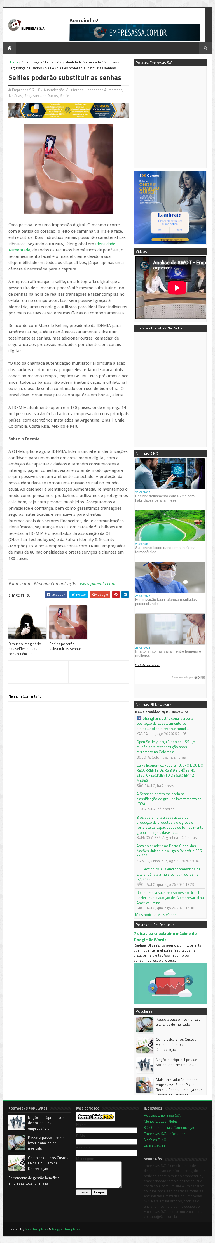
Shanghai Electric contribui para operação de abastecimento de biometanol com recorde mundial (165, 723)
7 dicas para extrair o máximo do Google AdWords (165, 936)
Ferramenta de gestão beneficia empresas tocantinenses (33, 1180)
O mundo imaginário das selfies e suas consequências (24, 648)
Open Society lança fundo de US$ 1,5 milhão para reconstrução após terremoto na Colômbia (166, 747)
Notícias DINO (155, 1140)
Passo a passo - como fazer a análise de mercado (179, 1021)
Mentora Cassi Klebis (161, 1121)
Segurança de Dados (25, 68)
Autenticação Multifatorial (41, 62)
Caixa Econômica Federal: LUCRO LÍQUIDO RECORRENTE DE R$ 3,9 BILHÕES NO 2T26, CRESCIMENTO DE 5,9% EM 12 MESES (170, 773)
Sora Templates (36, 1229)
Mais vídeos (167, 914)
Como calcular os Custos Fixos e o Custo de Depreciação (176, 1044)
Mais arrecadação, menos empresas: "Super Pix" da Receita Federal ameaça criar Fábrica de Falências (179, 1087)
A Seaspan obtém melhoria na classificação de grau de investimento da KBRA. (169, 799)
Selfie (49, 68)
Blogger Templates (66, 1229)
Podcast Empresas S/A (162, 1115)
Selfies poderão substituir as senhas (65, 646)
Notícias (110, 62)
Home (13, 62)
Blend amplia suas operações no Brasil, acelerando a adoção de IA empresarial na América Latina (170, 897)
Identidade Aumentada (83, 62)
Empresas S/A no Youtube (164, 1133)
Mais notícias (145, 914)
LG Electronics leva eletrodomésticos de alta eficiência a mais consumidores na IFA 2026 (168, 874)
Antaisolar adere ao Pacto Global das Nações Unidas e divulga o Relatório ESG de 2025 (169, 851)
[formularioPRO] (95, 1119)
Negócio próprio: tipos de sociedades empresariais (176, 1062)
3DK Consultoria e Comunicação (169, 1127)
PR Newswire (154, 1146)
